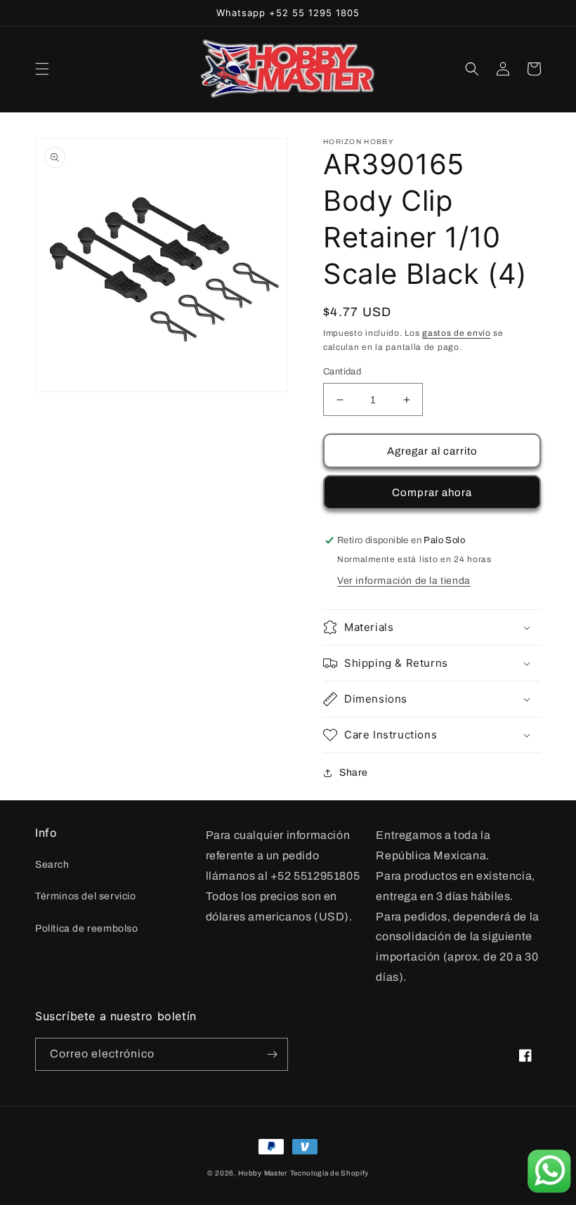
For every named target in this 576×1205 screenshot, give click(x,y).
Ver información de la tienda (404, 580)
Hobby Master (262, 1173)
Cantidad (342, 372)
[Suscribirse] (271, 1054)
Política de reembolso (86, 928)
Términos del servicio (85, 896)
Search (52, 864)
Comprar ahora (432, 492)
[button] (42, 68)
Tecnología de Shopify (329, 1173)
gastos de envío (456, 333)
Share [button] (353, 772)
